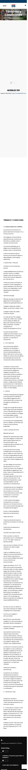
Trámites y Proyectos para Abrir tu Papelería (13, 756)
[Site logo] (13, 6)
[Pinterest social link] (12, 1)
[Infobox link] (13, 85)
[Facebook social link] (9, 1)
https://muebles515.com (19, 93)
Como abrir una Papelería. (10, 765)
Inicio (5, 18)
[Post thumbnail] (5, 753)
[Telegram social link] (18, 1)
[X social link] (10, 1)
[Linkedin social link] (14, 1)
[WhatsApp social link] (16, 1)
